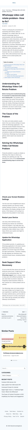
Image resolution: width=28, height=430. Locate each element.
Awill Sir (5, 25)
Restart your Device (12, 74)
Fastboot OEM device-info (9, 382)
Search (22, 416)
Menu (14, 2)
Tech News (8, 10)
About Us (8, 414)
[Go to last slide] (4, 346)
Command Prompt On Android (10, 387)
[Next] (24, 346)
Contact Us (20, 411)
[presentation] (14, 342)
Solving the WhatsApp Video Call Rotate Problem (13, 69)
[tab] (11, 360)
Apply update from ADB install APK (11, 384)
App (21, 414)
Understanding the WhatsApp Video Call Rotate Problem (13, 65)
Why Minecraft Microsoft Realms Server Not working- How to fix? (21, 316)
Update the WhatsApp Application (15, 76)
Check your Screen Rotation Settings (13, 72)
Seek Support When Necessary (12, 77)
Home (3, 10)
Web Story (15, 414)
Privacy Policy (7, 416)
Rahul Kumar (7, 355)
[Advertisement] (14, 179)
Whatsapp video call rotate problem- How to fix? (14, 305)
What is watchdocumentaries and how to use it (7, 315)
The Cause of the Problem (11, 67)
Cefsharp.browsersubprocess (13, 353)
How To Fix (16, 416)
